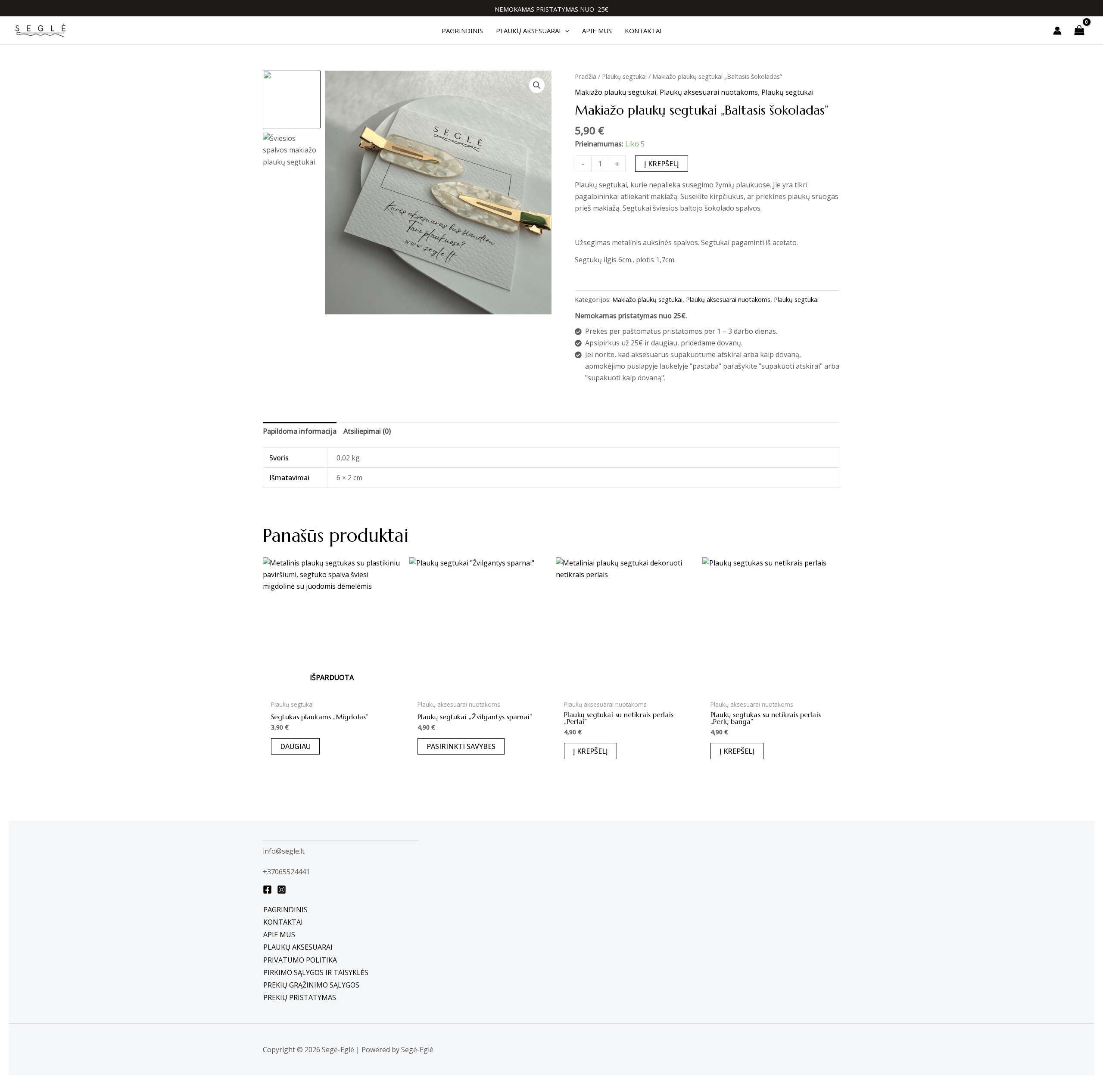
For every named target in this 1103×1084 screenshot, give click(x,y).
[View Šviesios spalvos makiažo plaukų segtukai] (292, 161)
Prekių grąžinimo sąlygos (311, 985)
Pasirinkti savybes (461, 746)
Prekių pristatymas (299, 997)
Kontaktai (283, 922)
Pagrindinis (285, 909)
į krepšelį (661, 163)
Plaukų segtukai (624, 76)
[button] (565, 30)
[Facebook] (267, 889)
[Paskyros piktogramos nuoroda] (1057, 30)
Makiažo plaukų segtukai (615, 92)
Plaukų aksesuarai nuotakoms (709, 92)
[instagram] (281, 889)
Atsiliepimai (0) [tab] (367, 431)
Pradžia (585, 76)
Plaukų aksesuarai (298, 947)
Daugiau (295, 746)
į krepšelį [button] (590, 751)
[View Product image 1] (292, 99)
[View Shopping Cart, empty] (1079, 30)
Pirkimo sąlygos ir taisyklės (315, 972)
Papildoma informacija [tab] (300, 431)
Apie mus (279, 934)
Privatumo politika (300, 960)
